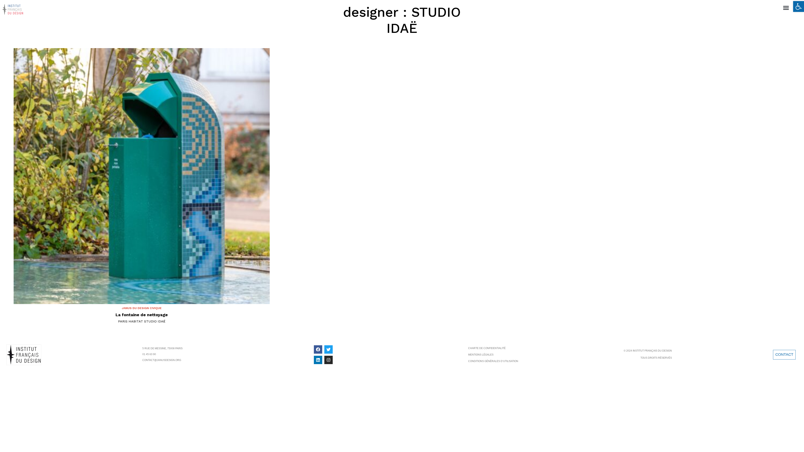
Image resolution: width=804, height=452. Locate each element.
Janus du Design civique (142, 308)
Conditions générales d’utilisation (493, 361)
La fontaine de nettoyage (142, 314)
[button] (798, 6)
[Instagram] (328, 360)
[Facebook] (318, 349)
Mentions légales (480, 354)
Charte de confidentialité (487, 348)
